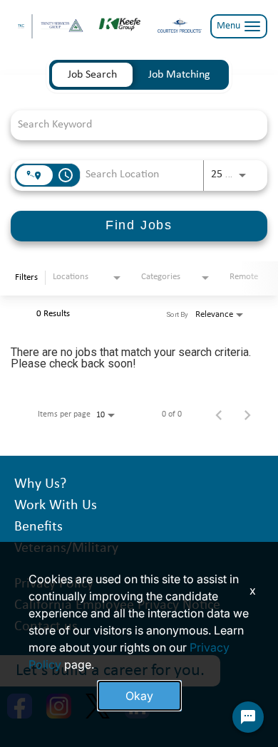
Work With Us (55, 505)
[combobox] (132, 125)
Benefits (38, 527)
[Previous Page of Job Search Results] (219, 414)
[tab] (92, 75)
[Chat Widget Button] (248, 717)
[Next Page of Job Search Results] (247, 414)
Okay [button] (139, 696)
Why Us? (40, 484)
